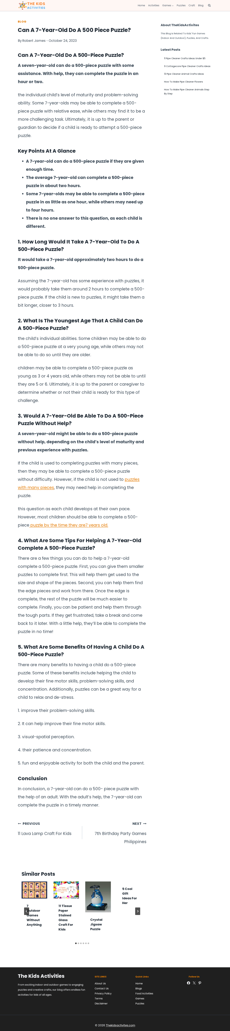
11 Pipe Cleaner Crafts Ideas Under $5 (184, 58)
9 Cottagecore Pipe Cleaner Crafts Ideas (187, 66)
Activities (153, 5)
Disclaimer (101, 1003)
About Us (100, 983)
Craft (192, 5)
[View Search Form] (209, 5)
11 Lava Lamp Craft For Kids (45, 828)
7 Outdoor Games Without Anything (34, 915)
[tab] (76, 943)
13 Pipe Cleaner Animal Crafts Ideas (184, 73)
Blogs (138, 988)
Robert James (34, 40)
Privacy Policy (103, 993)
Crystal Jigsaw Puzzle (96, 924)
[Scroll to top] (220, 1014)
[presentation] (34, 890)
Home (141, 5)
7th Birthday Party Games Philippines (120, 833)
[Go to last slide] (26, 911)
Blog (200, 5)
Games (139, 998)
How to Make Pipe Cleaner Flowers (183, 81)
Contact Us (102, 988)
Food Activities (144, 993)
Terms (99, 998)
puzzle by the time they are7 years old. (68, 525)
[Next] (137, 911)
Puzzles (181, 5)
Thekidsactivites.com (120, 1025)
